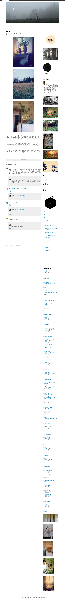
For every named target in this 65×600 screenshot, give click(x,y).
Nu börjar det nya (47, 505)
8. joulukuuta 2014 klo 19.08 (24, 224)
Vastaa (10, 184)
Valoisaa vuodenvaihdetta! (48, 321)
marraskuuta (47, 237)
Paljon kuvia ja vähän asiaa (50, 223)
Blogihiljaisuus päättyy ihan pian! (50, 418)
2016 (45, 214)
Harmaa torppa (46, 270)
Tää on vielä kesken (47, 426)
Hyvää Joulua (47, 221)
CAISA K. (45, 447)
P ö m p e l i (46, 393)
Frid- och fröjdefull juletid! (49, 399)
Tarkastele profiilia (46, 94)
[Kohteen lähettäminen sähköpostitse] (21, 159)
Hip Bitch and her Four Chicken (49, 386)
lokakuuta (47, 238)
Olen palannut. (46, 441)
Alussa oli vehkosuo (47, 379)
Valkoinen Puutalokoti (48, 303)
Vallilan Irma (46, 362)
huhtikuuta (47, 247)
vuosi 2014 (46, 220)
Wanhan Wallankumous (47, 314)
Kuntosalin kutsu (47, 411)
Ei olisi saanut (46, 427)
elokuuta (46, 241)
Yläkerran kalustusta (47, 495)
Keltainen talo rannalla (48, 336)
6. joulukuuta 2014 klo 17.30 (16, 202)
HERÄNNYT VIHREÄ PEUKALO (48, 491)
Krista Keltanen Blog (47, 347)
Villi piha (46, 455)
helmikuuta (47, 250)
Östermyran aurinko (47, 434)
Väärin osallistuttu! (47, 387)
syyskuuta (47, 240)
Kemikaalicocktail (47, 290)
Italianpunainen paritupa (48, 407)
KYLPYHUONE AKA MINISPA (48, 366)
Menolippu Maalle (47, 351)
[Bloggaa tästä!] (22, 159)
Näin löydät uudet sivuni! (48, 384)
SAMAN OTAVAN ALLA (47, 437)
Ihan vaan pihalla (47, 474)
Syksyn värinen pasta (47, 485)
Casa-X (45, 444)
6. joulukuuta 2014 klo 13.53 (16, 167)
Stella (10, 167)
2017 (45, 213)
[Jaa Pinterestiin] (25, 159)
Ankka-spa (45, 271)
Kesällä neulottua (47, 363)
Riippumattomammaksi (47, 327)
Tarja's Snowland (47, 343)
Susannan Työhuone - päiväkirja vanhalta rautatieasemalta (49, 300)
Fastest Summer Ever (47, 325)
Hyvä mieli (46, 355)
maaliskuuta (47, 249)
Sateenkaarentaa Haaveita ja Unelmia (49, 481)
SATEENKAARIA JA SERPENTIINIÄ (49, 339)
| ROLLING (45, 498)
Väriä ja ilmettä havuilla (48, 333)
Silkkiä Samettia (47, 501)
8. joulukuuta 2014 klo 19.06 (24, 195)
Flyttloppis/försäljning (48, 508)
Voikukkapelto (46, 372)
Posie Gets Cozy (46, 324)
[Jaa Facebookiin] (24, 159)
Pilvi (10, 202)
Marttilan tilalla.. (47, 423)
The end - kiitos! (47, 471)
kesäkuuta (47, 244)
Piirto (45, 390)
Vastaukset (12, 177)
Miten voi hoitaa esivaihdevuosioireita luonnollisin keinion (50, 292)
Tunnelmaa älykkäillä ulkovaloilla (50, 373)
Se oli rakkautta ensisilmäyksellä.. (51, 235)
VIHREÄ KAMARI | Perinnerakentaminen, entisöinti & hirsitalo (50, 283)
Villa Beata (46, 484)
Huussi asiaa (46, 315)
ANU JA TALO (46, 417)
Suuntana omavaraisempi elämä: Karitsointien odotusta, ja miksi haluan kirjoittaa (50, 329)
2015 (45, 216)
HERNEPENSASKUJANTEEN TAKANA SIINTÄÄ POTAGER (49, 310)
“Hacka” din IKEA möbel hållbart (50, 376)
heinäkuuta (47, 243)
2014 (45, 217)
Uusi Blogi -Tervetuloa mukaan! (49, 482)
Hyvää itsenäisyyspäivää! (49, 232)
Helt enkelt (46, 504)
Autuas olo (46, 306)
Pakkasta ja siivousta (48, 394)
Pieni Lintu (46, 287)
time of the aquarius (47, 359)
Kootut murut (46, 511)
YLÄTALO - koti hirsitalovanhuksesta (47, 494)
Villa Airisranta (47, 466)
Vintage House (46, 278)
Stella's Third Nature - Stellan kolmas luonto (50, 383)
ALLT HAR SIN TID (47, 448)
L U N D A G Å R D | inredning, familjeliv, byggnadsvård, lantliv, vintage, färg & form (50, 397)
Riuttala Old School (47, 420)
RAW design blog (46, 365)
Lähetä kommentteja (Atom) (14, 248)
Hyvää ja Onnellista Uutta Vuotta (50, 356)
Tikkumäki (45, 477)
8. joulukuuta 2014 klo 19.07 (24, 209)
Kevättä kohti (46, 408)
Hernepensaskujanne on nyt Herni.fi (50, 311)
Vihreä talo (46, 317)
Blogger (43, 597)
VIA (44, 401)
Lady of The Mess (12, 188)
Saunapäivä (46, 304)
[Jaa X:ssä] (23, 159)
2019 (45, 211)
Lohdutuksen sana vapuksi (48, 438)
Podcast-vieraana (47, 318)
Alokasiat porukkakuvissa (48, 344)
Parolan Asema (46, 369)
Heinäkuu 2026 (46, 288)
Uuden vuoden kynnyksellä (48, 459)
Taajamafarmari (46, 410)
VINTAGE (45, 414)
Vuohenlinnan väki (47, 490)
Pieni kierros (46, 307)
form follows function (48, 470)
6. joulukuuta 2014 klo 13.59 (20, 188)
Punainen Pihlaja (14, 195)
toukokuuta (47, 246)
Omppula (45, 458)
